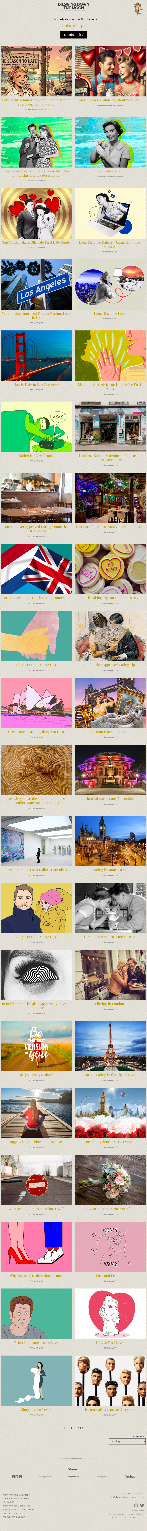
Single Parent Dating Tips (36, 664)
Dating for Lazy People (36, 455)
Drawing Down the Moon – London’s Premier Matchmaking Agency (36, 800)
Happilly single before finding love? (36, 1141)
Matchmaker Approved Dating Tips (109, 664)
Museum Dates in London (109, 731)
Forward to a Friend (13, 1513)
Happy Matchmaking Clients (18, 1509)
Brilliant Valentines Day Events (109, 1141)
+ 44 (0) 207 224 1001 (133, 1493)
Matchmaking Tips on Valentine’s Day (109, 597)
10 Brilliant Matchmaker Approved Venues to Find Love (36, 1005)
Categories (139, 1436)
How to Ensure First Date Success (109, 936)
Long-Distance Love (109, 313)
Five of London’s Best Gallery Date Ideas (36, 869)
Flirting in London (109, 1003)
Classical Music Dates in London (109, 798)
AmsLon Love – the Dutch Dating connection (36, 597)
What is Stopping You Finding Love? (36, 1208)
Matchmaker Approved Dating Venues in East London (36, 528)
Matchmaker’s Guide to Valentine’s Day (109, 100)
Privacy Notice (138, 1510)
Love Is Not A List (109, 171)
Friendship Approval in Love (36, 1342)
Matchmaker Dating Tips (16, 1505)
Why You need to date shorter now (36, 1275)
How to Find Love (109, 1342)
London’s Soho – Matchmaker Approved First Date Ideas (109, 457)
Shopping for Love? (36, 1409)
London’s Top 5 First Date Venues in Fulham (109, 526)
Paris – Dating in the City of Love (109, 1074)
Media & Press (10, 1502)
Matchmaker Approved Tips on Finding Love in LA (36, 315)
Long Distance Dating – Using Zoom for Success (109, 244)
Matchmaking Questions (16, 1494)
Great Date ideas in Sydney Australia (36, 731)
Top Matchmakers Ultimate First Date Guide (36, 242)
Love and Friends (109, 1275)
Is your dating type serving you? (109, 1409)
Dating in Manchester (109, 869)
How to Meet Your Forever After (109, 1208)
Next (80, 1427)
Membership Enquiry (14, 1516)
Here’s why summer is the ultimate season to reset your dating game (36, 102)
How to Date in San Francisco (36, 384)
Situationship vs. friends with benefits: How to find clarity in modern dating (36, 173)
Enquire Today (73, 34)
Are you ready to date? (36, 1074)
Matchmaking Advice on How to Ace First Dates (109, 386)
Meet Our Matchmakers (16, 1498)
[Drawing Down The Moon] (73, 5)
